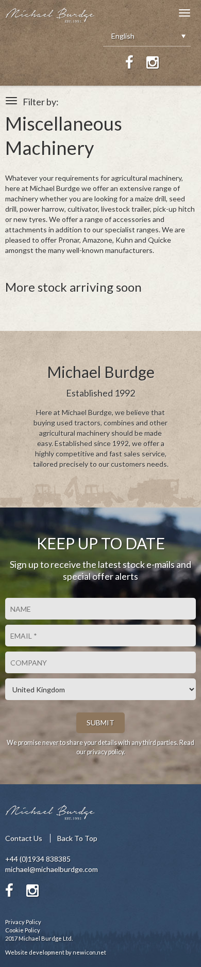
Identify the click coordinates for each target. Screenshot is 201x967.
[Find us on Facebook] (129, 62)
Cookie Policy (22, 930)
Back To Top (77, 838)
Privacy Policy (23, 921)
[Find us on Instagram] (152, 62)
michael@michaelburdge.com (51, 869)
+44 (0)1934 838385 (38, 858)
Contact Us (23, 838)
